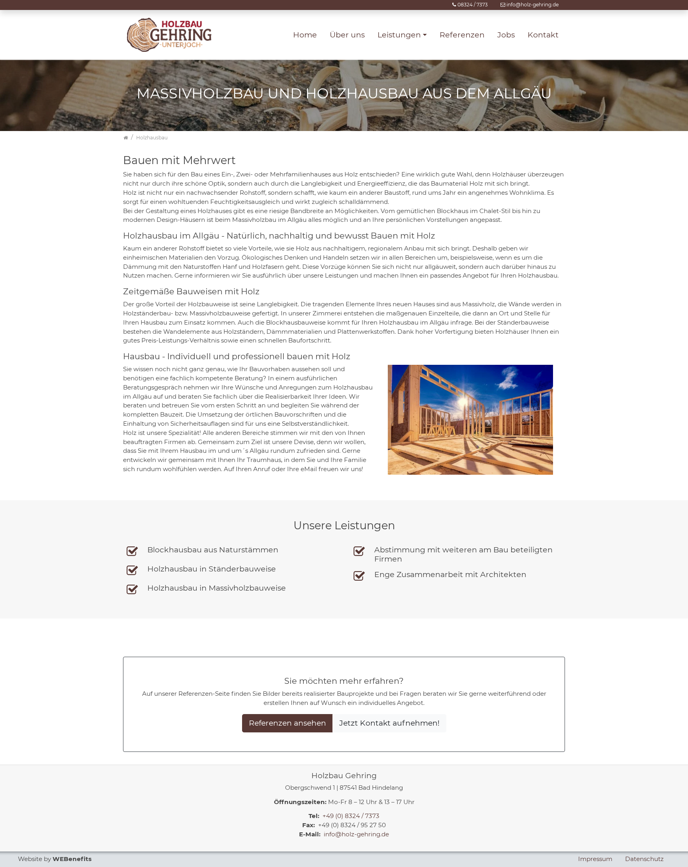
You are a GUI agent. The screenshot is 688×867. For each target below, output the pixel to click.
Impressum (595, 859)
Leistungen (399, 34)
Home (305, 34)
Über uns (347, 34)
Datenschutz (644, 859)
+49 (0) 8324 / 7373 (350, 816)
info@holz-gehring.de (532, 5)
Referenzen (462, 34)
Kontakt (543, 34)
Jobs (506, 34)
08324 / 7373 (472, 5)
